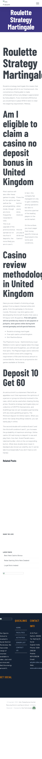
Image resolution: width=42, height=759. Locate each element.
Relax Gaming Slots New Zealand (16, 560)
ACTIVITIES (20, 637)
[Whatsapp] (26, 537)
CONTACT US (19, 648)
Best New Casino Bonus (13, 555)
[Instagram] (4, 684)
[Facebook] (15, 537)
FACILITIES (20, 632)
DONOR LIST (20, 642)
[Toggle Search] (33, 3)
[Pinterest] (21, 537)
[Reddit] (23, 537)
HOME (18, 627)
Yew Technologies (27, 708)
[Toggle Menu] (37, 3)
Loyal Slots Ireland (11, 565)
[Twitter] (18, 537)
